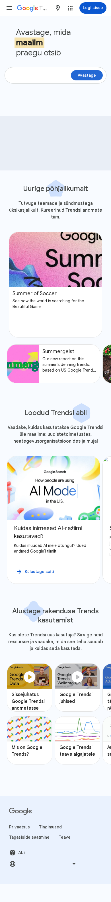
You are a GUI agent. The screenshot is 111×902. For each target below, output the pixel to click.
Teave (65, 837)
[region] (55, 520)
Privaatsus (19, 827)
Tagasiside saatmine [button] (29, 837)
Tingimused (50, 827)
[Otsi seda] (99, 125)
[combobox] (58, 8)
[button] (9, 8)
